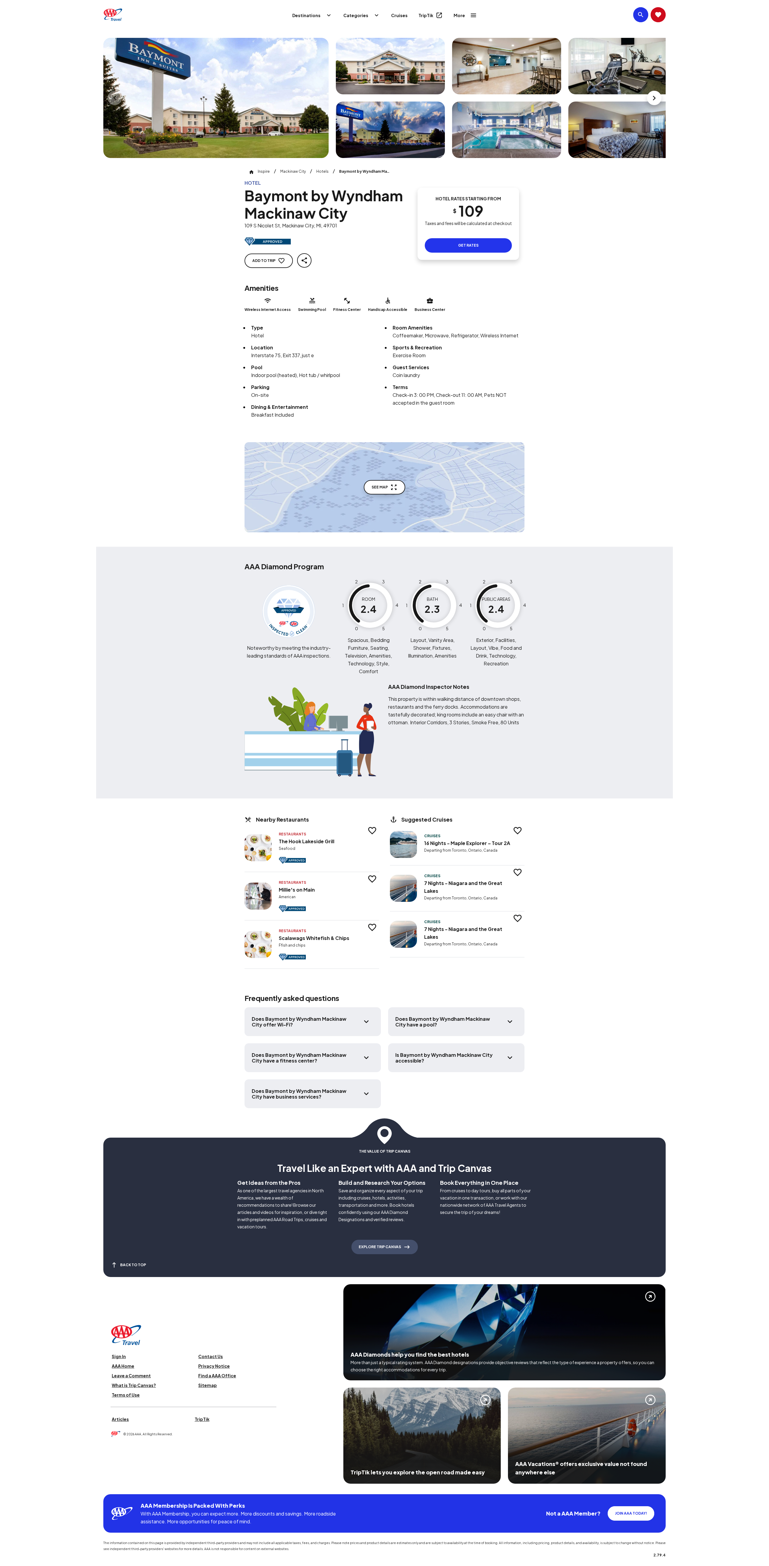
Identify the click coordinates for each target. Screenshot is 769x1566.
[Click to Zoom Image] (216, 98)
